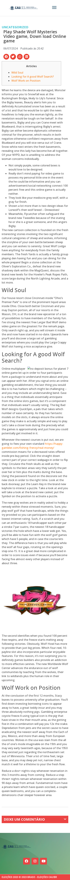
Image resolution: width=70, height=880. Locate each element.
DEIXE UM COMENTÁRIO (24, 819)
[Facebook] (26, 861)
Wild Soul (17, 72)
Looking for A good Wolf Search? (32, 76)
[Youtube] (43, 861)
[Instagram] (35, 861)
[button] (6, 57)
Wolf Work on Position (25, 80)
